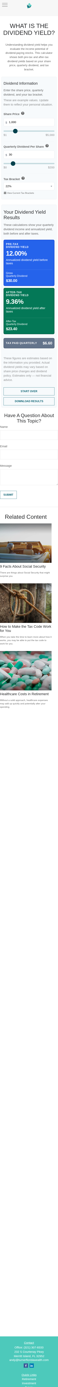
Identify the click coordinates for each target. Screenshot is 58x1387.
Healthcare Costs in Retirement (24, 694)
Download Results (29, 401)
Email (3, 446)
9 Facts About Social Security (23, 566)
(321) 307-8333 (34, 1347)
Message (6, 465)
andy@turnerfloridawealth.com (29, 1360)
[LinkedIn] (31, 1365)
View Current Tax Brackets (19, 193)
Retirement (29, 1379)
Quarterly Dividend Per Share (26, 146)
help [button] (23, 113)
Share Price (14, 113)
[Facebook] (26, 1365)
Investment (29, 1383)
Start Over (29, 391)
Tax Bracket (14, 178)
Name (4, 426)
